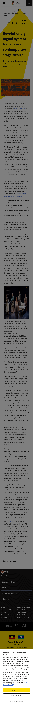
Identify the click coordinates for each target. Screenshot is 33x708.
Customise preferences (16, 701)
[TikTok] (19, 23)
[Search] (29, 3)
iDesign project (11, 521)
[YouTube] (23, 23)
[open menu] (4, 3)
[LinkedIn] (9, 23)
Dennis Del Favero (20, 109)
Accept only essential (17, 695)
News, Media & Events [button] (11, 593)
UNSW (4, 10)
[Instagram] (16, 23)
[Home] (16, 3)
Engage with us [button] (8, 582)
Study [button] (4, 588)
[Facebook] (12, 23)
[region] (16, 678)
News (13, 10)
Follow (23, 20)
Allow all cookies (16, 690)
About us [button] (6, 599)
